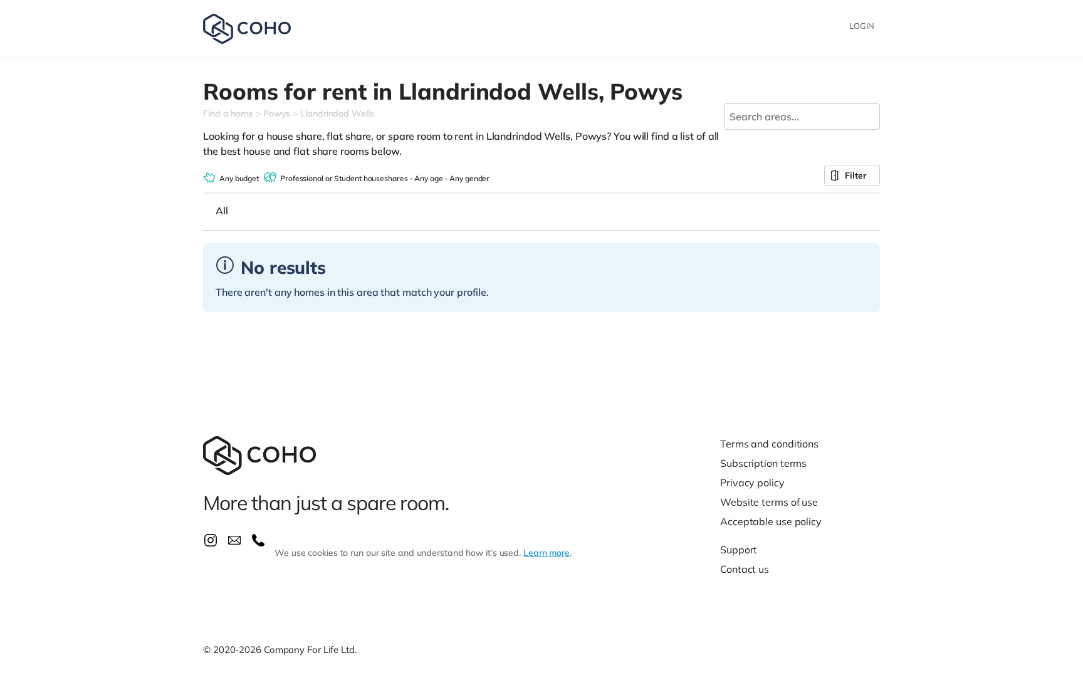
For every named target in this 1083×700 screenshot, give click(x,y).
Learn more (546, 552)
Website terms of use (769, 502)
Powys (277, 113)
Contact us (744, 569)
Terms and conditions (769, 443)
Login (861, 26)
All (222, 210)
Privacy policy (752, 482)
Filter (856, 175)
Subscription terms (763, 463)
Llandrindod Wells (337, 113)
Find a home (228, 113)
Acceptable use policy (771, 521)
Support (738, 549)
